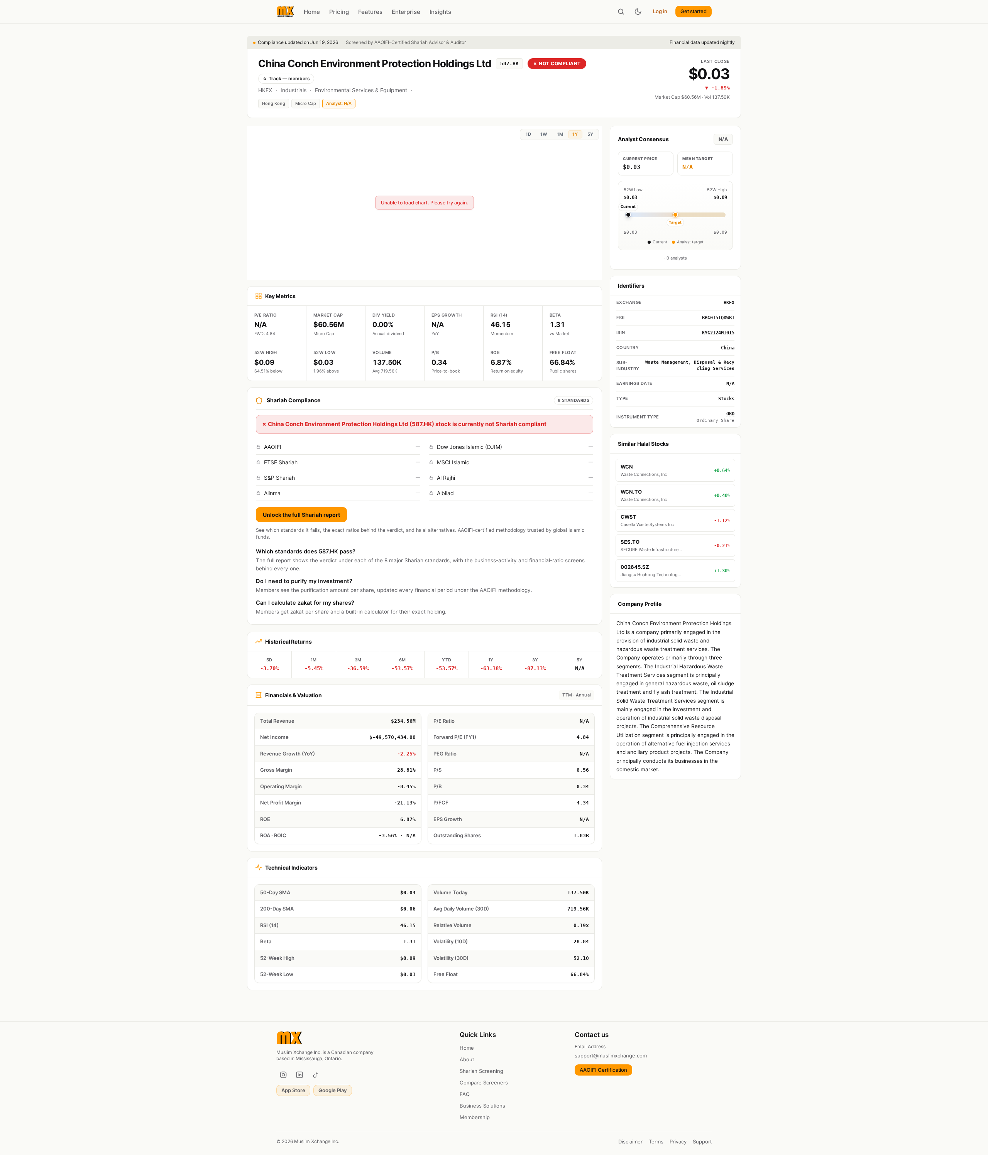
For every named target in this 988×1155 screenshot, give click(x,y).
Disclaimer (630, 1141)
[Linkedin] (299, 1075)
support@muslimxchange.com (611, 1055)
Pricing (339, 11)
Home (312, 11)
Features (370, 11)
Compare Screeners (484, 1082)
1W (543, 134)
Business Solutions (482, 1106)
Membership (475, 1117)
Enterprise (406, 11)
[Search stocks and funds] (621, 12)
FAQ (465, 1094)
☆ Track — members (286, 78)
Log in (660, 11)
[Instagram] (283, 1075)
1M (560, 134)
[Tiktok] (316, 1075)
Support (702, 1141)
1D (528, 134)
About (467, 1059)
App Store (293, 1090)
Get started (693, 11)
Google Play (332, 1090)
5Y (590, 134)
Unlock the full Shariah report (301, 514)
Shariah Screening (481, 1071)
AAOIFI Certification (603, 1070)
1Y (575, 134)
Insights (440, 11)
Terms (656, 1141)
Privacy (678, 1141)
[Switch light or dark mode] (638, 12)
